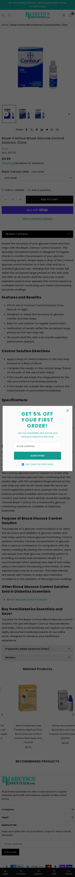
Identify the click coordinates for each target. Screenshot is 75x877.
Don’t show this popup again (39, 464)
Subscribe (37, 455)
